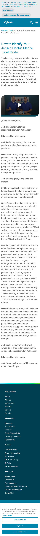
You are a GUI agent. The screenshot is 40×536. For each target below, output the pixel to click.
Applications (9, 403)
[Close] (37, 506)
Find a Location (10, 483)
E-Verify (8, 463)
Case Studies (10, 480)
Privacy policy (7, 515)
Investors (8, 430)
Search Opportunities (12, 453)
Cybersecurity (10, 440)
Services (8, 410)
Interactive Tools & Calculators (16, 486)
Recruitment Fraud (11, 466)
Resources (4, 30)
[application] (20, 105)
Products (8, 407)
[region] (20, 519)
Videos (12, 30)
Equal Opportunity (11, 460)
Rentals (8, 413)
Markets (8, 400)
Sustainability (10, 426)
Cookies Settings (20, 519)
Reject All (20, 526)
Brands (7, 397)
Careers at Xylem (11, 450)
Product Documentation (13, 490)
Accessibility (9, 456)
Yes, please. (8, 10)
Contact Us (9, 493)
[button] (20, 104)
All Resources (10, 476)
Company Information (13, 436)
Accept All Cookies (20, 532)
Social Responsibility (12, 433)
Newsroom (9, 423)
